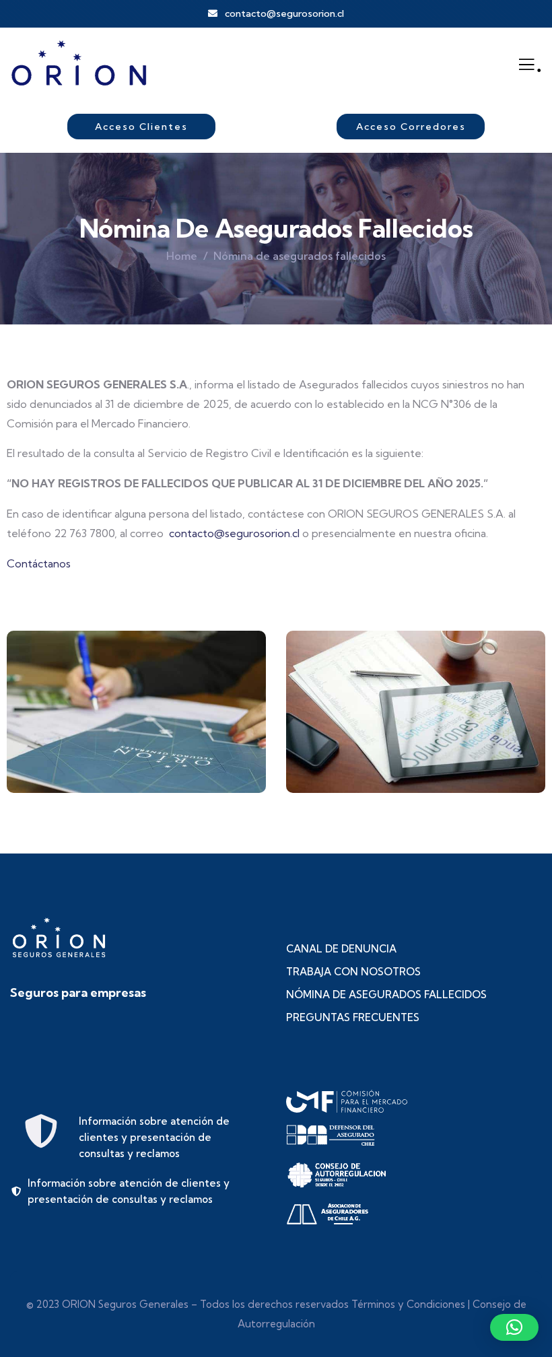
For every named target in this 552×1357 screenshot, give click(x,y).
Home (181, 256)
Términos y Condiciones (408, 1304)
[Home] (79, 64)
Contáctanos (39, 563)
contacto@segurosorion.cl (234, 533)
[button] (539, 721)
